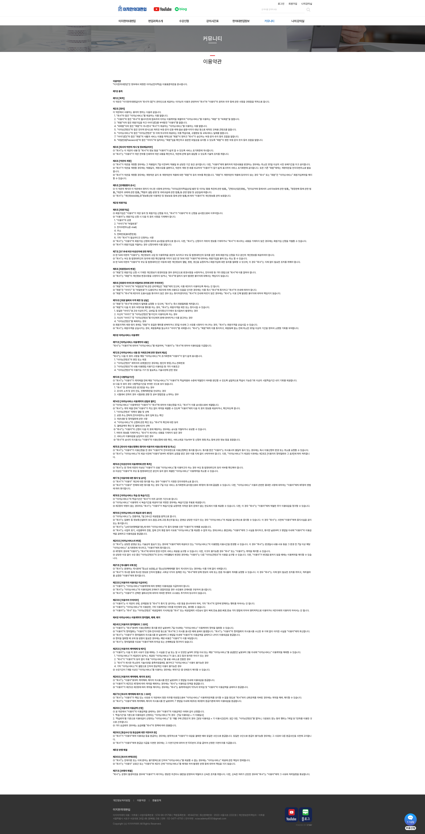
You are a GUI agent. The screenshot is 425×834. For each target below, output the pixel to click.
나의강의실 (306, 3)
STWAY (309, 825)
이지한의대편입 (127, 21)
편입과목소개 (155, 21)
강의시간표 (212, 21)
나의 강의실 (298, 21)
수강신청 (184, 21)
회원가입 (293, 3)
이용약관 (141, 800)
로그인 (281, 3)
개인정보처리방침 (121, 800)
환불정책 (156, 800)
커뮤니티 (269, 21)
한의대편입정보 (241, 21)
